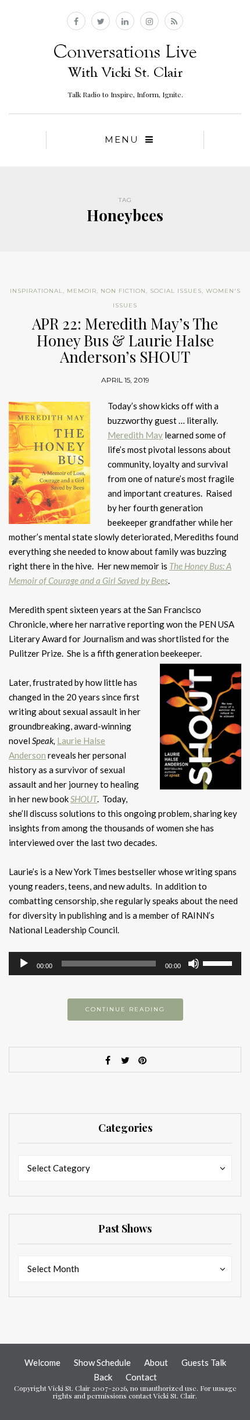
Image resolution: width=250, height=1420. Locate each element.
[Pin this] (142, 1060)
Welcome (42, 1362)
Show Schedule (102, 1362)
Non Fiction (123, 291)
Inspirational (36, 291)
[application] (125, 963)
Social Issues (176, 291)
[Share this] (107, 1060)
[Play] (24, 963)
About (156, 1362)
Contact (141, 1377)
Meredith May (135, 435)
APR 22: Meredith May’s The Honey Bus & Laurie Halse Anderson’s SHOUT (125, 340)
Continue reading (125, 1009)
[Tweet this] (125, 1060)
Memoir (82, 291)
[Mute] (193, 963)
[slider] (219, 962)
